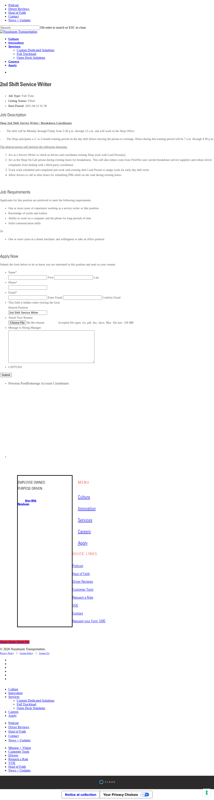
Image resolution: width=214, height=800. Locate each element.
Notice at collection (80, 794)
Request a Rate (18, 759)
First (50, 277)
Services (13, 697)
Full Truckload (26, 704)
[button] (27, 502)
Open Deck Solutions (31, 708)
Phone (12, 282)
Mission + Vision (19, 748)
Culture (13, 689)
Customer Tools (18, 751)
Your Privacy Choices (120, 794)
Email (12, 292)
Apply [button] (83, 543)
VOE (11, 763)
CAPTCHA (15, 367)
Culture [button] (84, 497)
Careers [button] (84, 531)
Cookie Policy (26, 653)
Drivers (13, 755)
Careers (13, 712)
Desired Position (18, 307)
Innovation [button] (87, 508)
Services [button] (85, 520)
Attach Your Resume (20, 317)
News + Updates (19, 770)
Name (12, 272)
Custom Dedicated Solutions (35, 700)
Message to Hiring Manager (24, 327)
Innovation (15, 693)
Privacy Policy (7, 653)
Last (96, 277)
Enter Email (55, 297)
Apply (12, 715)
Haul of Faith (17, 766)
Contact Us (44, 653)
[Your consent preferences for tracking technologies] (207, 793)
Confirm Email (112, 297)
